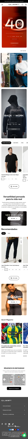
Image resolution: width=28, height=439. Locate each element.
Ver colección (4, 56)
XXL (16, 179)
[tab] (6, 142)
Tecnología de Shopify (15, 435)
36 (16, 269)
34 (12, 269)
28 (2, 269)
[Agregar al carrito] (20, 170)
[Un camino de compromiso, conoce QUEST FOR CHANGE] (11, 333)
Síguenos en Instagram (14, 388)
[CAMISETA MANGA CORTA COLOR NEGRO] (11, 159)
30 (6, 269)
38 (19, 269)
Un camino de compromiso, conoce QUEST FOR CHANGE (11, 346)
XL (12, 179)
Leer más (3, 355)
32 (9, 269)
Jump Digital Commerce (15, 436)
